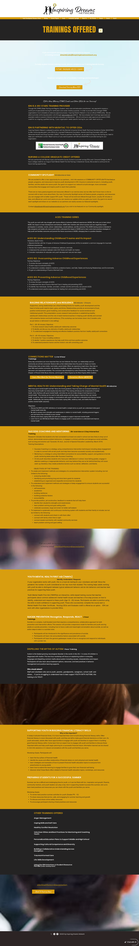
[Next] (101, 31)
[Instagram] (54, 934)
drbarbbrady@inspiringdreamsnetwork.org (49, 206)
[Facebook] (57, 934)
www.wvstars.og (67, 115)
